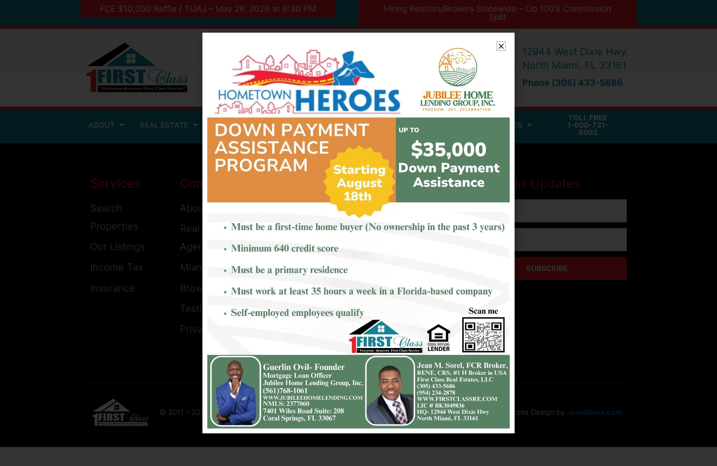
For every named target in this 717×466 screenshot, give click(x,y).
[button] (501, 46)
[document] (358, 233)
